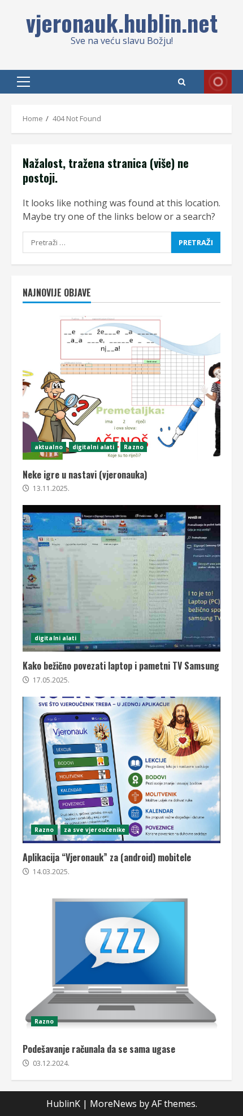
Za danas (218, 82)
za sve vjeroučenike (95, 830)
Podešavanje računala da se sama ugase (121, 961)
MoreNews (113, 1103)
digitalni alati (93, 447)
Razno (134, 447)
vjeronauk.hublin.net (122, 22)
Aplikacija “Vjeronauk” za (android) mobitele (121, 770)
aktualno (48, 447)
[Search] (181, 82)
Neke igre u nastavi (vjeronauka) (121, 387)
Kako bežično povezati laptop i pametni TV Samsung (121, 578)
